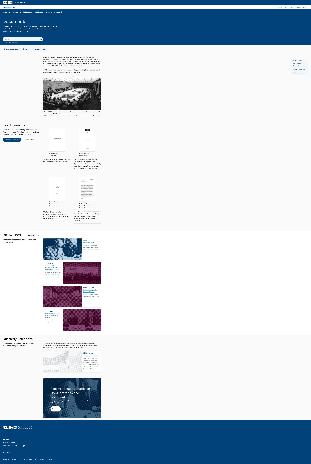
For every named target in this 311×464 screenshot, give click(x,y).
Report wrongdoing (39, 459)
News (285, 7)
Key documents (297, 60)
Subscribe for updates (9, 442)
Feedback (49, 459)
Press (4, 449)
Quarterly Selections (299, 69)
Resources (298, 7)
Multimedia (39, 12)
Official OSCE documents (297, 65)
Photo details (97, 116)
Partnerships (6, 452)
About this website (27, 459)
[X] (12, 445)
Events (291, 7)
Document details (53, 155)
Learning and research (54, 12)
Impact (280, 7)
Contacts (5, 436)
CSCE (68, 59)
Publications (27, 12)
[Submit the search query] (41, 39)
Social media (6, 446)
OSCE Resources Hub (9, 7)
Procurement (15, 459)
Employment (6, 439)
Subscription (296, 73)
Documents (17, 12)
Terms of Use (6, 459)
